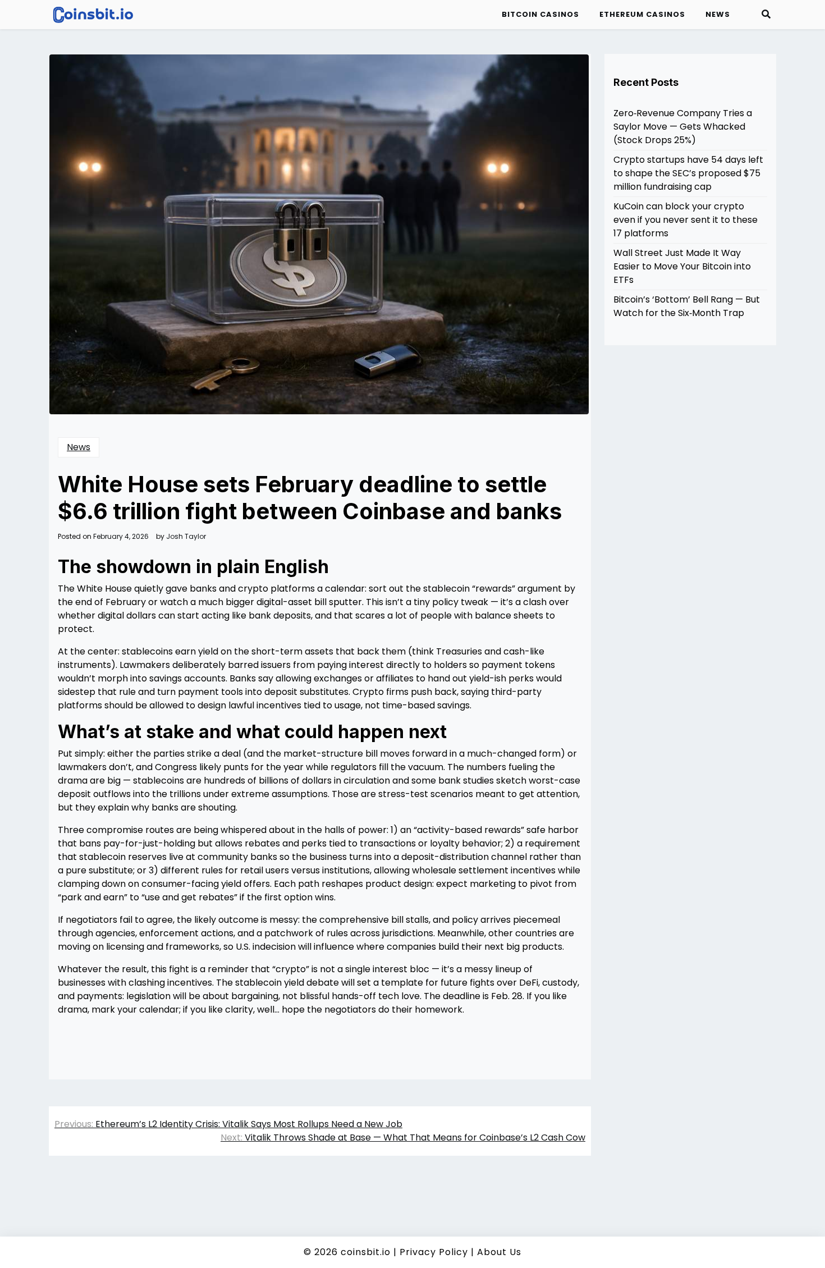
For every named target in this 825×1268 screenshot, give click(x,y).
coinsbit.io (366, 1252)
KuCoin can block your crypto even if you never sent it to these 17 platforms (685, 220)
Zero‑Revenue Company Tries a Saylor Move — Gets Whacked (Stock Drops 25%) (682, 127)
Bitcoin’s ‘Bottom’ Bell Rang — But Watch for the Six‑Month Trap (686, 306)
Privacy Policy (434, 1252)
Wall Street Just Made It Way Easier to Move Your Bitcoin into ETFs (682, 266)
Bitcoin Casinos (540, 14)
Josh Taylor (186, 536)
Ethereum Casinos (642, 14)
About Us (499, 1252)
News (717, 14)
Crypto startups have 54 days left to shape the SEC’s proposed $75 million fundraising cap (688, 173)
